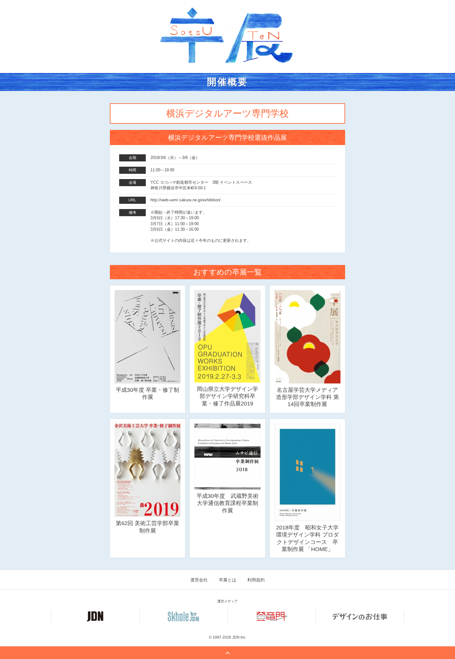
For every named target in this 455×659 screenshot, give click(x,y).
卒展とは (227, 579)
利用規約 (256, 579)
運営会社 (199, 579)
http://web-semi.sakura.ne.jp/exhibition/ (185, 200)
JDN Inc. (239, 637)
